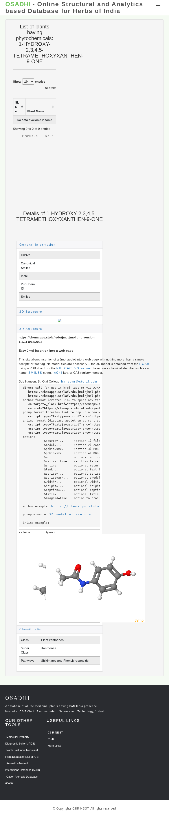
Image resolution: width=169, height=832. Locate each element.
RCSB (144, 364)
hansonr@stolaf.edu (79, 381)
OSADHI (17, 698)
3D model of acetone (70, 514)
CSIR (51, 739)
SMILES (35, 372)
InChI (57, 372)
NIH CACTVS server (74, 368)
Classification (31, 629)
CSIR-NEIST (55, 732)
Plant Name (35, 111)
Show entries (29, 81)
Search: (50, 88)
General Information (37, 244)
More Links (54, 745)
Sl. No (17, 107)
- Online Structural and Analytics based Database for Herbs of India (74, 7)
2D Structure (30, 311)
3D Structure (30, 329)
